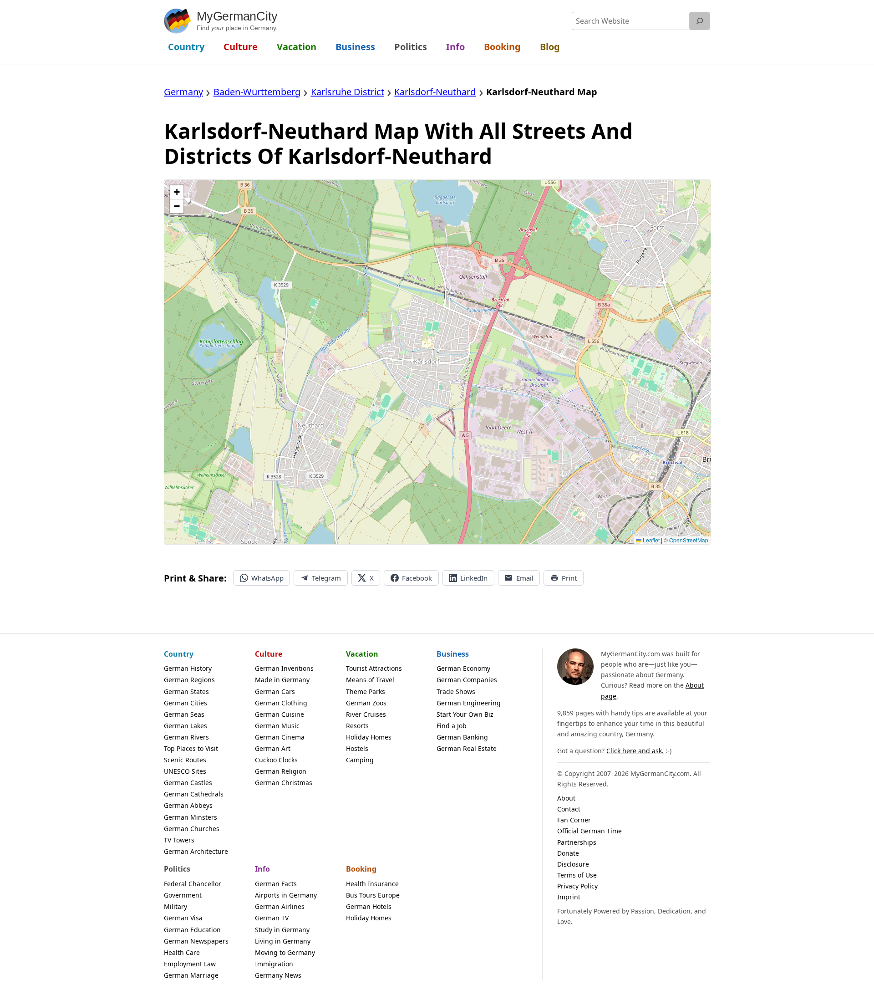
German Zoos (366, 703)
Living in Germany (282, 941)
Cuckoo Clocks (276, 759)
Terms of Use (577, 875)
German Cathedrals (194, 794)
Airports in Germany (286, 895)
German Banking (462, 737)
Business (453, 654)
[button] (176, 192)
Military (175, 906)
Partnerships (576, 842)
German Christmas (283, 782)
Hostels (357, 748)
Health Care (182, 952)
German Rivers (186, 737)
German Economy (463, 668)
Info (262, 869)
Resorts (357, 725)
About (566, 798)
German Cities (185, 703)
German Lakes (185, 725)
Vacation (362, 654)
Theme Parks (365, 691)
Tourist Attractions (374, 668)
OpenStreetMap (688, 540)
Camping (360, 759)
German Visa (183, 917)
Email (525, 577)
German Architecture (196, 851)
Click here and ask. (635, 750)
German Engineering (469, 703)
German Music (277, 725)
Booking (361, 869)
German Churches (191, 828)
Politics (177, 869)
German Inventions (284, 668)
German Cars (275, 691)
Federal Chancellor (192, 883)
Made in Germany (282, 679)
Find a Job (452, 725)
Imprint (568, 897)
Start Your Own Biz (465, 714)
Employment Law (190, 963)
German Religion (280, 771)
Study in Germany (282, 929)
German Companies (467, 679)
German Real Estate (467, 748)
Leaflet (650, 540)
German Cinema (280, 737)
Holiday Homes (368, 737)
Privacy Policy (577, 886)
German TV (272, 917)
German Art (272, 748)
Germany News (278, 975)
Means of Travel (370, 679)
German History (188, 668)
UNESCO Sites (185, 771)
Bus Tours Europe (373, 895)
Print (569, 577)
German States (186, 691)
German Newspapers (196, 941)
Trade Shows (456, 691)
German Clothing (281, 703)
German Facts (276, 883)
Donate (568, 853)
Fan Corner (574, 820)
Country (178, 654)
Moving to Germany (285, 952)
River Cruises (366, 714)
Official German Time (589, 831)
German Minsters (190, 817)
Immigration (274, 963)
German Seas (184, 714)
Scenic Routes (185, 759)
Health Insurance (372, 883)
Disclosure (573, 864)
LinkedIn (474, 577)
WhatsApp (267, 577)
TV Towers (179, 840)
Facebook (417, 577)
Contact (568, 809)
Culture (268, 654)
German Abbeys (188, 805)
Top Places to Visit (191, 748)
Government (183, 895)
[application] (437, 362)
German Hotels (368, 906)
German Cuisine (279, 714)
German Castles (188, 782)
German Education (192, 929)
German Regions (189, 679)
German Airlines (280, 906)
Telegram (326, 577)
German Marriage (191, 975)
